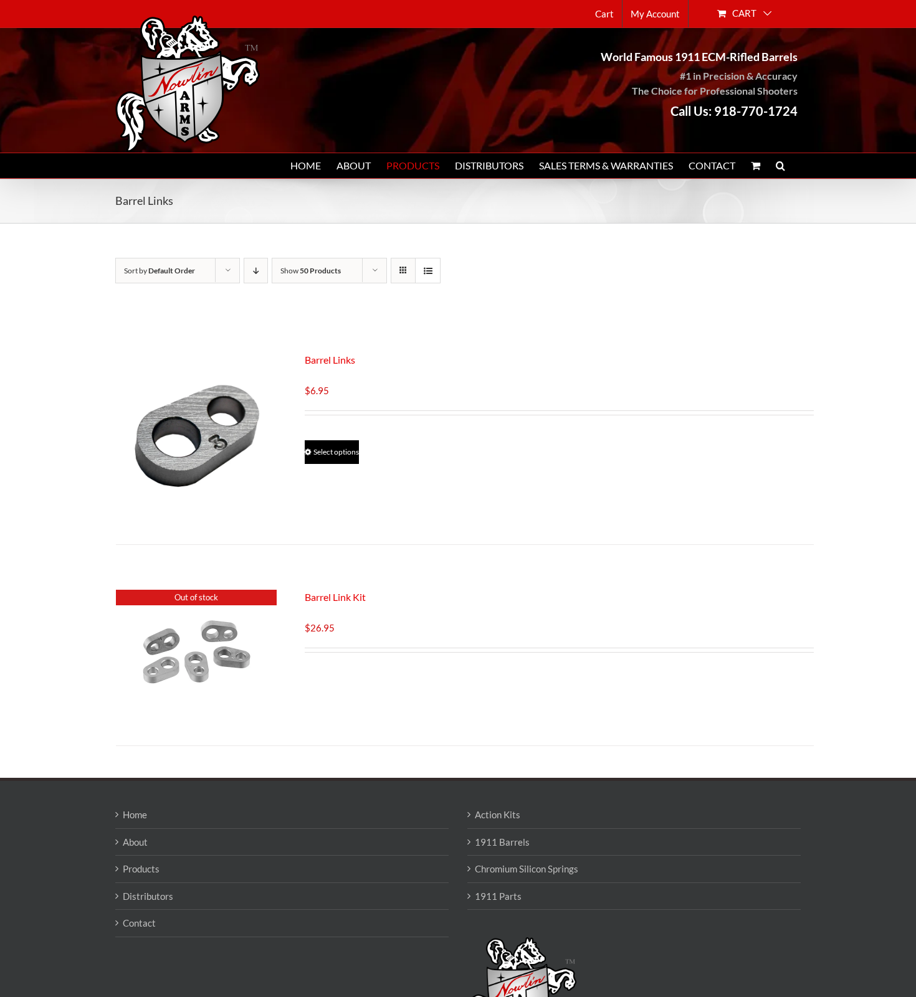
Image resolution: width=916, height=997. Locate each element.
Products (141, 868)
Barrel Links (330, 360)
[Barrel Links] (196, 432)
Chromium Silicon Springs (526, 868)
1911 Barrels (502, 842)
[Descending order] (256, 270)
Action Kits (497, 814)
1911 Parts (498, 896)
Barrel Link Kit (335, 597)
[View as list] (428, 270)
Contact (139, 922)
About (135, 842)
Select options (336, 451)
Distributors (148, 896)
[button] (780, 165)
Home (135, 814)
